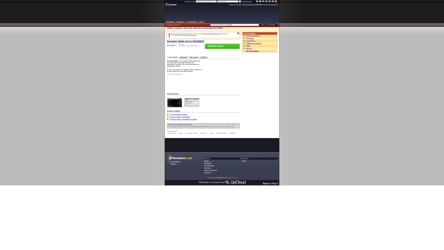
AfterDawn (232, 4)
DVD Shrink (250, 38)
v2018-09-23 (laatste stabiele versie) (211, 33)
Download (216, 46)
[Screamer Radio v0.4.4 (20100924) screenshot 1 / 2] (175, 108)
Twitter (244, 161)
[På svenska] (263, 2)
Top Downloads (209, 165)
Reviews (204, 57)
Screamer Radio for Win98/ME (180, 117)
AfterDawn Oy (220, 177)
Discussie (267, 4)
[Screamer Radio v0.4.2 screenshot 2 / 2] (192, 108)
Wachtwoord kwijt (247, 1)
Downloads (178, 28)
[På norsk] (266, 2)
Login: (194, 1)
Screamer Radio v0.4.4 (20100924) (213, 28)
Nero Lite (249, 48)
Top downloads (249, 33)
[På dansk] (270, 2)
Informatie (183, 57)
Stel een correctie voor (176, 74)
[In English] (257, 2)
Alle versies (194, 57)
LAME (248, 46)
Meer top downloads (252, 51)
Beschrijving (173, 57)
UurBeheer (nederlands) (254, 43)
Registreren (187, 1)
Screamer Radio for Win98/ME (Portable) (183, 119)
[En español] (273, 2)
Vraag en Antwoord (248, 4)
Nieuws (239, 4)
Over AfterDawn (175, 161)
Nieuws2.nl (274, 4)
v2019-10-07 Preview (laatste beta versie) (185, 35)
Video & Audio (187, 28)
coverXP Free (250, 41)
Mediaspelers (197, 28)
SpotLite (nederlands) (253, 36)
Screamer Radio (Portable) (178, 114)
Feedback (173, 164)
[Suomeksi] (260, 2)
